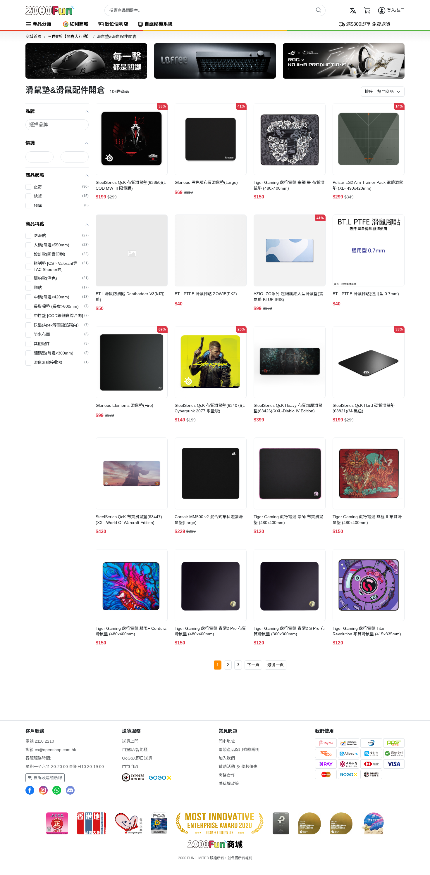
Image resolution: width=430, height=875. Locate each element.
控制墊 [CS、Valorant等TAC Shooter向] (61, 266)
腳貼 (61, 287)
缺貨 (61, 196)
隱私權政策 (229, 783)
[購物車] (367, 10)
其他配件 (61, 343)
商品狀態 (34, 175)
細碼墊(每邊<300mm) (61, 353)
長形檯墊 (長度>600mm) (61, 306)
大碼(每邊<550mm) (61, 245)
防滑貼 (61, 235)
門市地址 (227, 741)
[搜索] (318, 10)
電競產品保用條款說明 (239, 749)
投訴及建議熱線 (47, 777)
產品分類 (41, 24)
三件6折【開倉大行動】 (69, 36)
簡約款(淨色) (61, 278)
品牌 (30, 111)
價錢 (30, 143)
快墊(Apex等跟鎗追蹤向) (61, 325)
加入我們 (227, 758)
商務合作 (227, 775)
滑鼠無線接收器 (61, 362)
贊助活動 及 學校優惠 (238, 766)
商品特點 (34, 224)
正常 (61, 186)
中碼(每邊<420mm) (61, 297)
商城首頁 (33, 36)
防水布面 (61, 334)
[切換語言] (353, 10)
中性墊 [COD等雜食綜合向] (61, 315)
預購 (61, 205)
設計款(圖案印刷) (61, 254)
